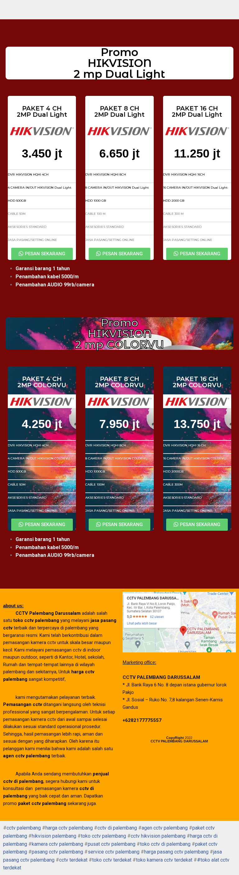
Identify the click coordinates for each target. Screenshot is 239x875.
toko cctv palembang (103, 836)
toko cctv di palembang (165, 844)
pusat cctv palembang (111, 844)
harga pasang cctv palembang (176, 852)
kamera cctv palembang (57, 844)
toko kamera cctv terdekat (164, 860)
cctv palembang (24, 828)
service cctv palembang (113, 852)
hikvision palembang (54, 836)
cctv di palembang (117, 828)
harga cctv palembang (69, 828)
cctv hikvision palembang (158, 836)
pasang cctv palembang (57, 852)
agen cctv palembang (165, 828)
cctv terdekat (73, 860)
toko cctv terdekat (111, 860)
